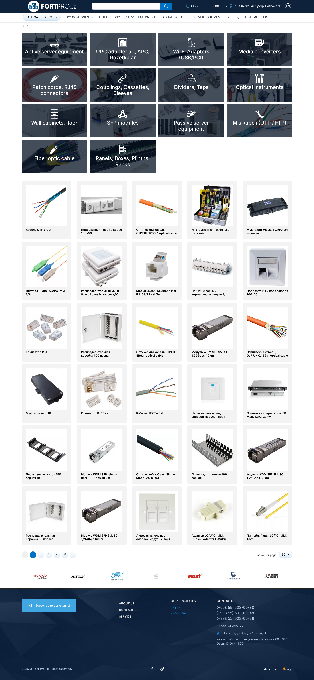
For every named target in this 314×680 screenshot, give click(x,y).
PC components (80, 17)
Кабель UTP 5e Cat (149, 413)
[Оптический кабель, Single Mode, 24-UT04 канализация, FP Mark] (157, 450)
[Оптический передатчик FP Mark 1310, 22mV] (267, 389)
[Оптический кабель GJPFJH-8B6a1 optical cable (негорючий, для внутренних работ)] (157, 327)
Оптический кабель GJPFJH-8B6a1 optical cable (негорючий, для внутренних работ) (157, 357)
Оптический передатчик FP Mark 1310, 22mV (266, 415)
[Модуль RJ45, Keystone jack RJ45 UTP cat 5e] (157, 266)
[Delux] (118, 576)
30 (284, 554)
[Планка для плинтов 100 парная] (212, 450)
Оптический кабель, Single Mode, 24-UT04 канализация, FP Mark (155, 478)
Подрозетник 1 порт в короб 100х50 (101, 231)
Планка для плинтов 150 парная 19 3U (43, 476)
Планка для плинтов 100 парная (209, 476)
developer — (278, 669)
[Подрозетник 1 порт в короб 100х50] (101, 205)
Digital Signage (174, 17)
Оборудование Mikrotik (247, 17)
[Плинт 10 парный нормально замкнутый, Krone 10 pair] (212, 266)
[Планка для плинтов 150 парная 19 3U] (46, 450)
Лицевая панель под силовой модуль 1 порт (208, 415)
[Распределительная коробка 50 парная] (46, 511)
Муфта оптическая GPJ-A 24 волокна (267, 231)
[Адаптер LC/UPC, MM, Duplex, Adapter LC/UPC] (212, 511)
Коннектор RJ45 (37, 352)
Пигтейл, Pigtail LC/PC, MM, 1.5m (267, 537)
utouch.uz (178, 612)
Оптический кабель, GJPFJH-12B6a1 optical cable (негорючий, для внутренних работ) (157, 235)
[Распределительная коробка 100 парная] (101, 327)
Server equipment (140, 17)
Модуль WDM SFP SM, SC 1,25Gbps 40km (210, 353)
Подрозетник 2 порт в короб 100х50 (267, 292)
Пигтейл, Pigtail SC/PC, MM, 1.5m (46, 292)
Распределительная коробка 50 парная (40, 537)
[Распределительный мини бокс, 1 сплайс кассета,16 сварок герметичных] (101, 266)
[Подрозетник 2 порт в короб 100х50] (267, 266)
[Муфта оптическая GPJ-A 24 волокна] (267, 205)
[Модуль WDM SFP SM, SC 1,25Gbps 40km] (212, 327)
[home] (52, 6)
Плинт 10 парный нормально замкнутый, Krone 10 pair (208, 294)
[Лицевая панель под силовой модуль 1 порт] (212, 389)
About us (126, 603)
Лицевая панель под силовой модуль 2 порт (153, 537)
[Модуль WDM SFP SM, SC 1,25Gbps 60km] (101, 511)
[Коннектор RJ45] (46, 327)
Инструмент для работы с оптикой (210, 231)
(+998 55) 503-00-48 (235, 613)
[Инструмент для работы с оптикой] (212, 205)
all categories (40, 17)
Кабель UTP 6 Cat (38, 229)
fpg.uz (175, 607)
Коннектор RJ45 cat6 (96, 413)
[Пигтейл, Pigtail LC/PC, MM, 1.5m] (267, 511)
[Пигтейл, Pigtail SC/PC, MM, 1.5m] (46, 266)
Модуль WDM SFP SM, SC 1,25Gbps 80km (265, 476)
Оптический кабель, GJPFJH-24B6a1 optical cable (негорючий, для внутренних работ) (267, 357)
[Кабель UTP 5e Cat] (157, 389)
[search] (166, 6)
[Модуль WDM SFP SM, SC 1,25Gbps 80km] (267, 450)
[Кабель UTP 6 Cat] (46, 205)
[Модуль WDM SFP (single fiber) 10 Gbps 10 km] (101, 450)
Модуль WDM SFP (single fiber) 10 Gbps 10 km (99, 476)
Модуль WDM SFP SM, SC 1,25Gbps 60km (99, 537)
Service (125, 616)
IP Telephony (109, 17)
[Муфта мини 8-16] (46, 389)
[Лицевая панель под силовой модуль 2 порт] (157, 511)
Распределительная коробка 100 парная (95, 353)
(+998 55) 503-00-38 (207, 6)
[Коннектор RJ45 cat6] (101, 389)
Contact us (128, 610)
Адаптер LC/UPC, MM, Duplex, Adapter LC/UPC (209, 537)
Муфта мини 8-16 (38, 413)
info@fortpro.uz (230, 625)
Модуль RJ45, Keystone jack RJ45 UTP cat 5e (156, 292)
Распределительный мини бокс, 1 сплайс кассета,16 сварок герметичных (100, 294)
